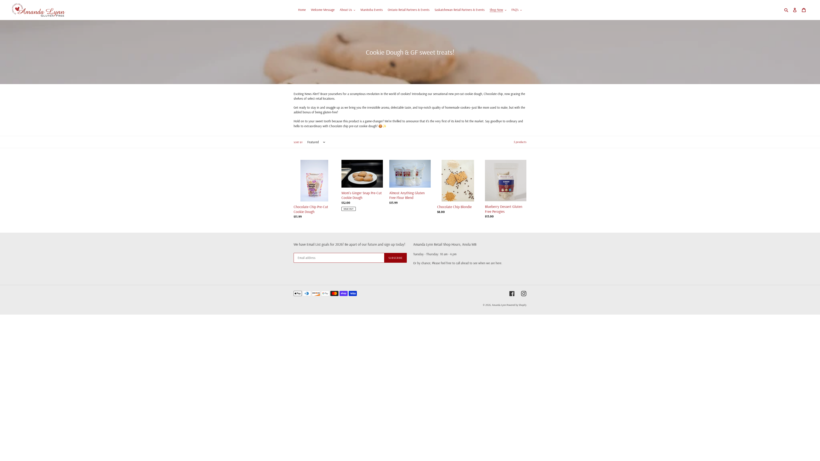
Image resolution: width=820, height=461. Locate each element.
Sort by (298, 142)
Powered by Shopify (516, 304)
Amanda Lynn (499, 304)
